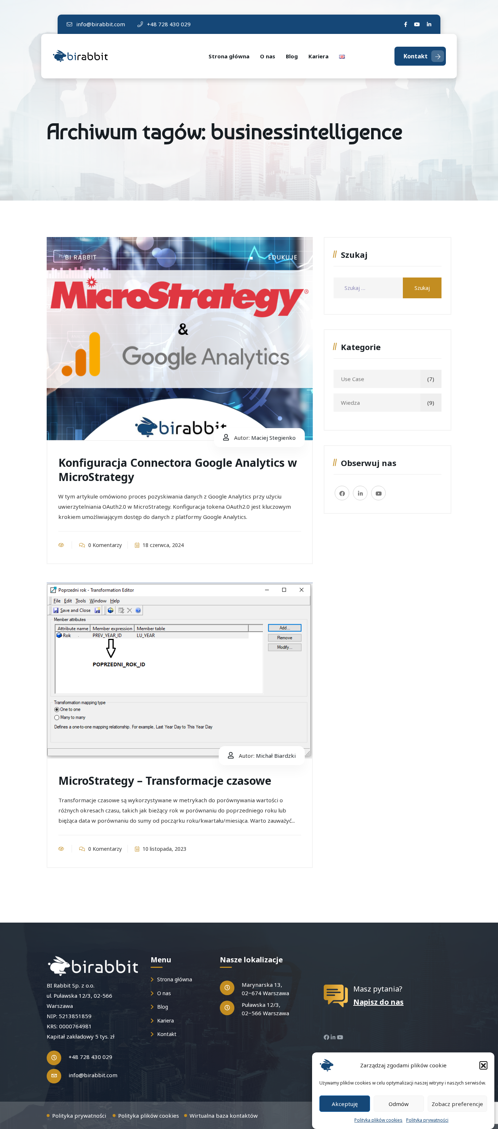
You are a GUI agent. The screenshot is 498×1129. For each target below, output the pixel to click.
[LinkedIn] (429, 24)
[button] (483, 1065)
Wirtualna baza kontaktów (224, 1115)
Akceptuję (345, 1103)
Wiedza (350, 402)
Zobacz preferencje (457, 1103)
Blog (292, 56)
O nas (267, 56)
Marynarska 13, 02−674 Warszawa (265, 989)
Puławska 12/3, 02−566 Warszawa (265, 1009)
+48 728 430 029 (168, 24)
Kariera (318, 56)
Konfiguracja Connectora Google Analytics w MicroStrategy (177, 469)
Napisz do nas (378, 1002)
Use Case (352, 379)
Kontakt (416, 56)
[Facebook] (405, 24)
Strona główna (229, 56)
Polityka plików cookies (378, 1120)
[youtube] (417, 24)
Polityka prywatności (427, 1120)
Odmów (399, 1103)
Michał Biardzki (276, 755)
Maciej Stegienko (273, 437)
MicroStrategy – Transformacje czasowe (164, 780)
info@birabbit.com (100, 24)
